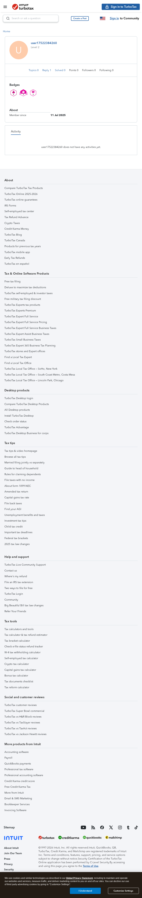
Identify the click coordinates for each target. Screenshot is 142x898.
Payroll (8, 757)
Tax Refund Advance (16, 217)
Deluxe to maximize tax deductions (25, 287)
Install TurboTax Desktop (19, 415)
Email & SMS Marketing (18, 798)
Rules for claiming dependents (22, 474)
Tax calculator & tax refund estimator (25, 634)
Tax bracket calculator (17, 640)
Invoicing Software (15, 810)
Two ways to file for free (18, 588)
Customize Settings (123, 891)
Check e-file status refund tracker (23, 646)
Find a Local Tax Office (17, 363)
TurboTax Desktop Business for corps (26, 433)
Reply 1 (47, 70)
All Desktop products (17, 409)
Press (7, 858)
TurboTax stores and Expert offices (24, 351)
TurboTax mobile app (17, 252)
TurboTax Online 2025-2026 (21, 194)
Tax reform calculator (16, 687)
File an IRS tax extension (18, 582)
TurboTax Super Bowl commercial (24, 711)
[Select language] (102, 18)
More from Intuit (14, 792)
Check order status (15, 421)
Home (6, 31)
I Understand (85, 891)
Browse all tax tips (15, 456)
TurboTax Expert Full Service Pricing (25, 322)
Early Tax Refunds (14, 257)
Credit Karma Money (16, 228)
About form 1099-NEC (17, 485)
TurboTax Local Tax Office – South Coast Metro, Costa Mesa (39, 374)
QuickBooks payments (17, 763)
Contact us (10, 570)
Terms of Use (90, 866)
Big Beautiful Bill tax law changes (23, 605)
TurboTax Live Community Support (25, 564)
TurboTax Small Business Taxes (22, 339)
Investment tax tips (15, 520)
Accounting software (16, 752)
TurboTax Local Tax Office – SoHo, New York (30, 368)
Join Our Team (13, 853)
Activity (16, 131)
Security (9, 869)
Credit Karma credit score (19, 781)
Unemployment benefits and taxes (24, 515)
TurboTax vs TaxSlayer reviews (22, 722)
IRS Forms (10, 205)
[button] (80, 18)
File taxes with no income (19, 480)
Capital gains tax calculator (20, 669)
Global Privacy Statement (79, 878)
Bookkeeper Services (17, 804)
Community (11, 599)
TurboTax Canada (14, 240)
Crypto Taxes (12, 223)
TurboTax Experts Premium (20, 310)
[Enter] (6, 18)
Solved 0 (60, 70)
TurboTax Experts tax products (22, 304)
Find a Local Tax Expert (18, 357)
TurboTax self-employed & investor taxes (28, 293)
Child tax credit (13, 526)
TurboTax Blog (13, 234)
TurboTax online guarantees (20, 199)
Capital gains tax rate (16, 497)
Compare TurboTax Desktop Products (26, 404)
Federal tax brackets (16, 538)
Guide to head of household (21, 468)
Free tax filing (12, 281)
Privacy (8, 864)
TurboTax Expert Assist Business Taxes (26, 334)
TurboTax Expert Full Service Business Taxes (30, 328)
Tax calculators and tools (18, 629)
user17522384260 (44, 43)
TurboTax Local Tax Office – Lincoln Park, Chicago (34, 380)
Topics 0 (34, 70)
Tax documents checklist (18, 681)
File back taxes (13, 503)
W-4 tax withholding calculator (22, 652)
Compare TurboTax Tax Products (23, 188)
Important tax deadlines (18, 532)
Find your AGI (12, 509)
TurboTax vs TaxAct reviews (20, 728)
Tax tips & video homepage (20, 450)
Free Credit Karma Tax (17, 786)
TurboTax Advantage (16, 427)
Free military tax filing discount (22, 299)
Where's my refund (15, 576)
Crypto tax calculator (16, 664)
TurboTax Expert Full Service (21, 316)
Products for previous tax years (22, 246)
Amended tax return (16, 491)
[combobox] (30, 18)
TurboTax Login (13, 593)
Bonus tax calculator (16, 675)
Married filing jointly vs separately (24, 462)
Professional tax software (18, 769)
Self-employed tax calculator (21, 658)
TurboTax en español (16, 263)
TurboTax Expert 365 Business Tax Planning (29, 345)
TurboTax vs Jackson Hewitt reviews (25, 734)
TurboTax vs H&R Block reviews (22, 716)
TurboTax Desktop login (18, 398)
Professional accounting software (23, 775)
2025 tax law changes (17, 544)
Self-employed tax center (19, 211)
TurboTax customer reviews (20, 705)
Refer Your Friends (15, 611)
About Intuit (11, 848)
